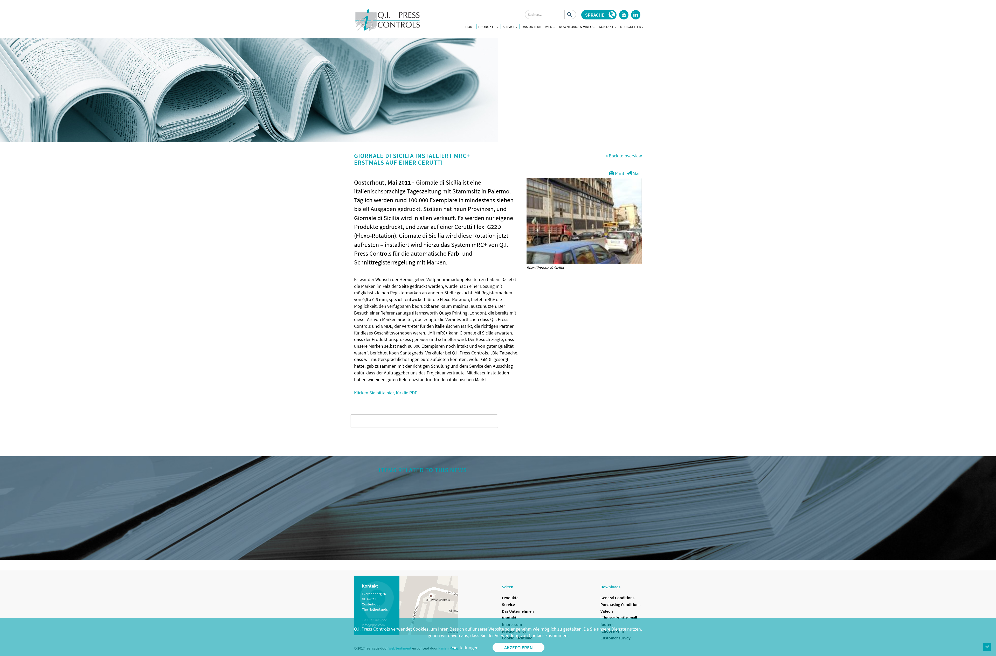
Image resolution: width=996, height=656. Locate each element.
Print (619, 173)
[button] (599, 14)
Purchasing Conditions (620, 604)
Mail (636, 173)
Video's (606, 611)
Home (469, 26)
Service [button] (509, 26)
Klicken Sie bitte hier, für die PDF (385, 393)
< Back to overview (623, 156)
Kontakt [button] (606, 26)
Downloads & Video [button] (575, 26)
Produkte (487, 26)
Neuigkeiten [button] (630, 26)
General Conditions (617, 597)
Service (508, 604)
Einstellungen (465, 648)
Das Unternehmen (518, 611)
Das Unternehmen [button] (537, 26)
